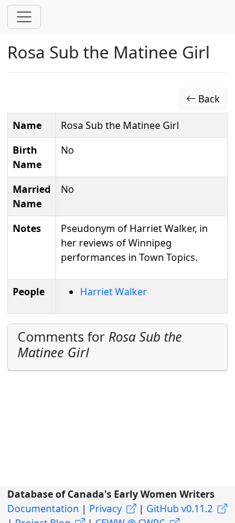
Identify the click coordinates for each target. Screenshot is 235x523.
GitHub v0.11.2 (179, 508)
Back (208, 98)
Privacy (105, 508)
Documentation (43, 508)
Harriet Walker (113, 291)
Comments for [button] (99, 344)
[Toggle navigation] (24, 17)
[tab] (117, 347)
